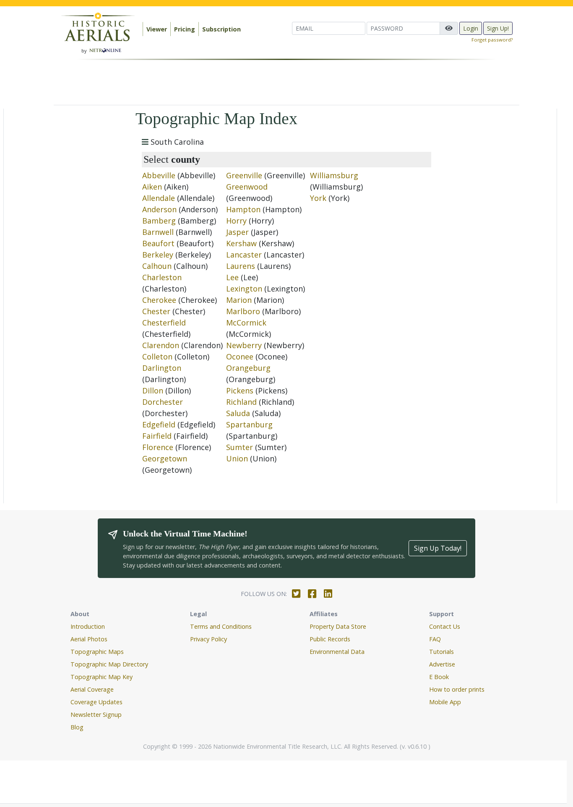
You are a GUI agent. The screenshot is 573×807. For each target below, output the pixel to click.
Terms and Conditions (221, 626)
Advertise (442, 664)
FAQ (435, 639)
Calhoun (157, 266)
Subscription (221, 29)
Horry (236, 221)
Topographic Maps (97, 652)
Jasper (237, 232)
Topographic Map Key (101, 677)
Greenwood (247, 187)
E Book (439, 677)
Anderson (159, 209)
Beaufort (158, 243)
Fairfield (157, 436)
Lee (232, 277)
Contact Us (444, 626)
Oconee (239, 356)
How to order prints (456, 689)
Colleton (157, 356)
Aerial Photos (88, 639)
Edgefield (158, 424)
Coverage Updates (96, 702)
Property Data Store (338, 626)
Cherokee (159, 300)
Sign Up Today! (437, 548)
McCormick (246, 323)
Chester (156, 311)
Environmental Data (337, 652)
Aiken (152, 187)
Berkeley (157, 255)
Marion (239, 300)
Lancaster (244, 255)
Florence (157, 447)
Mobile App (445, 702)
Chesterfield (164, 323)
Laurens (240, 266)
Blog (76, 727)
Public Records (330, 639)
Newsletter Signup (96, 714)
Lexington (244, 289)
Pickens (239, 390)
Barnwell (158, 232)
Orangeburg (248, 368)
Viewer (156, 29)
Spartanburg (249, 424)
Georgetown (164, 458)
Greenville (244, 175)
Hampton (243, 209)
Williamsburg (334, 175)
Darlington (161, 368)
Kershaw (241, 243)
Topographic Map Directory (109, 664)
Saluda (238, 413)
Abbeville (158, 175)
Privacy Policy (208, 639)
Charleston (162, 277)
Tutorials (441, 652)
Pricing (184, 29)
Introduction (87, 626)
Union (237, 458)
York (318, 198)
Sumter (239, 447)
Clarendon (160, 345)
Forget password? (492, 39)
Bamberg (159, 221)
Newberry (244, 345)
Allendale (158, 198)
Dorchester (162, 402)
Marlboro (243, 311)
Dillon (152, 390)
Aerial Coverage (92, 689)
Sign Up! (498, 28)
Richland (241, 402)
